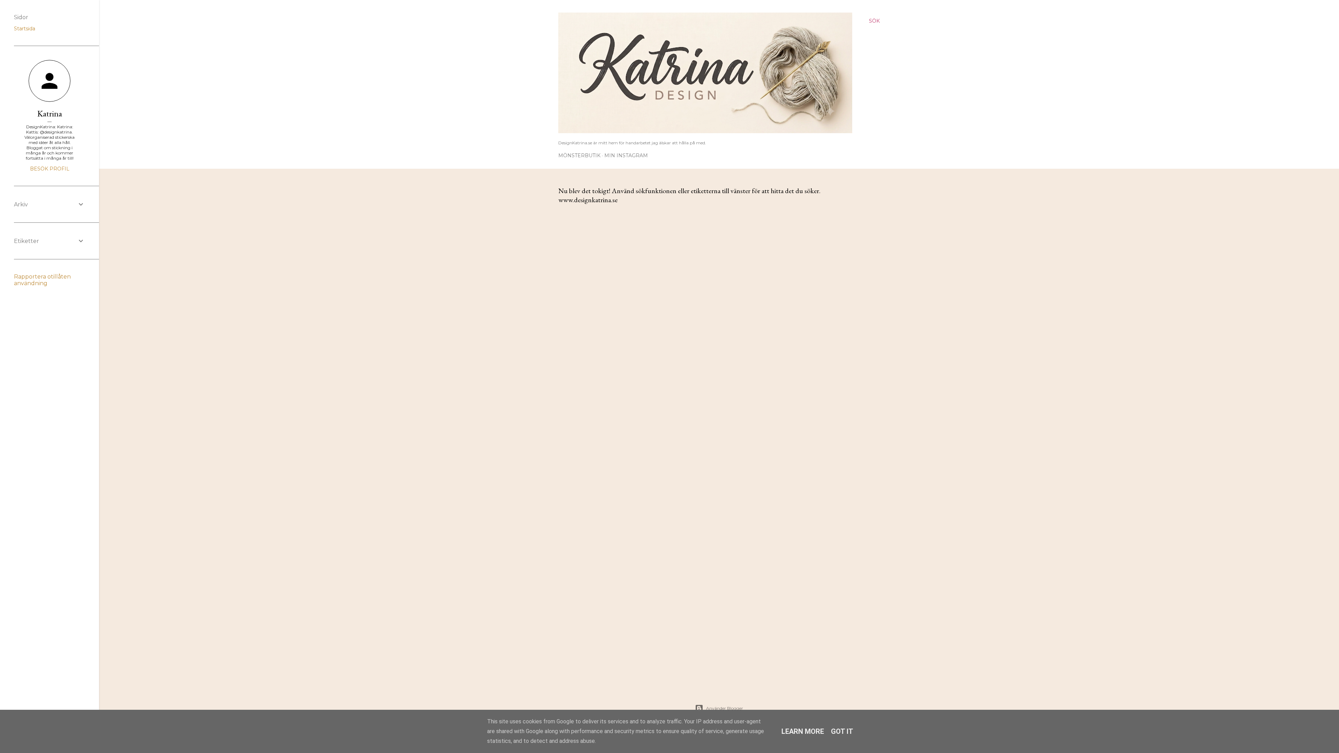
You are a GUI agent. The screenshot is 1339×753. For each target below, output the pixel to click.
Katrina (49, 113)
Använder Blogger (724, 708)
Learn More (802, 731)
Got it (842, 731)
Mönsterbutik (579, 155)
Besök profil (49, 169)
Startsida (24, 28)
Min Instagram (626, 155)
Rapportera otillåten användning (42, 280)
